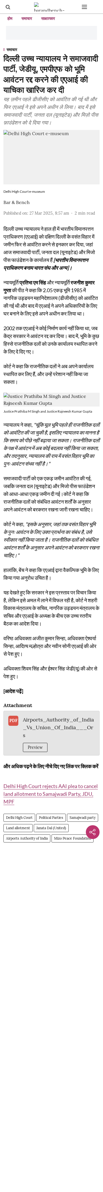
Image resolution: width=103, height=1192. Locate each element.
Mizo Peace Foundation (72, 838)
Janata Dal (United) (51, 828)
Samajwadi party (83, 817)
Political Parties (51, 817)
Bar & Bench (16, 202)
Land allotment (18, 828)
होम (9, 18)
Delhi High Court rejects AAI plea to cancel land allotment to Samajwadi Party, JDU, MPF (50, 794)
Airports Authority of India (27, 838)
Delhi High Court (19, 817)
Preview (35, 747)
